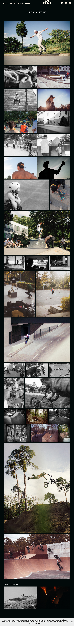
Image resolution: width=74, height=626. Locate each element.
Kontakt (27, 3)
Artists (6, 3)
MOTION (20, 3)
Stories (13, 3)
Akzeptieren (34, 623)
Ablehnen (40, 623)
